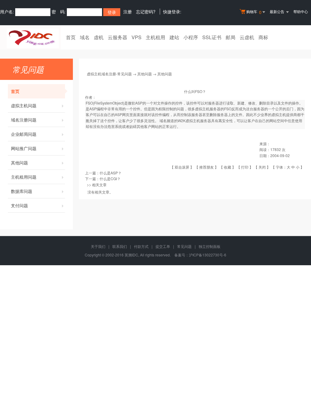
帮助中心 (300, 11)
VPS (137, 37)
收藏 (227, 167)
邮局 (230, 37)
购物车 (253, 12)
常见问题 (184, 246)
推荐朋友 (206, 167)
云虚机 (247, 37)
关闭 (262, 167)
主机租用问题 (23, 177)
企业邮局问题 (23, 134)
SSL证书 (211, 37)
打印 (244, 167)
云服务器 (117, 37)
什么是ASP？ (110, 172)
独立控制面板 (209, 246)
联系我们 (119, 246)
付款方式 (141, 246)
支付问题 (19, 205)
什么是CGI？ (110, 178)
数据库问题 (21, 191)
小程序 (190, 37)
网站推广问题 (23, 148)
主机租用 (155, 37)
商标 (263, 37)
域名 (85, 37)
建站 (174, 37)
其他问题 (19, 162)
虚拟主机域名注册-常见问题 (109, 73)
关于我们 (98, 246)
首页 (71, 37)
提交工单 (163, 246)
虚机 (99, 37)
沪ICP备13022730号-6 (207, 254)
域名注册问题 (23, 120)
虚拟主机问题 (23, 105)
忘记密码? (146, 12)
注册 (127, 12)
